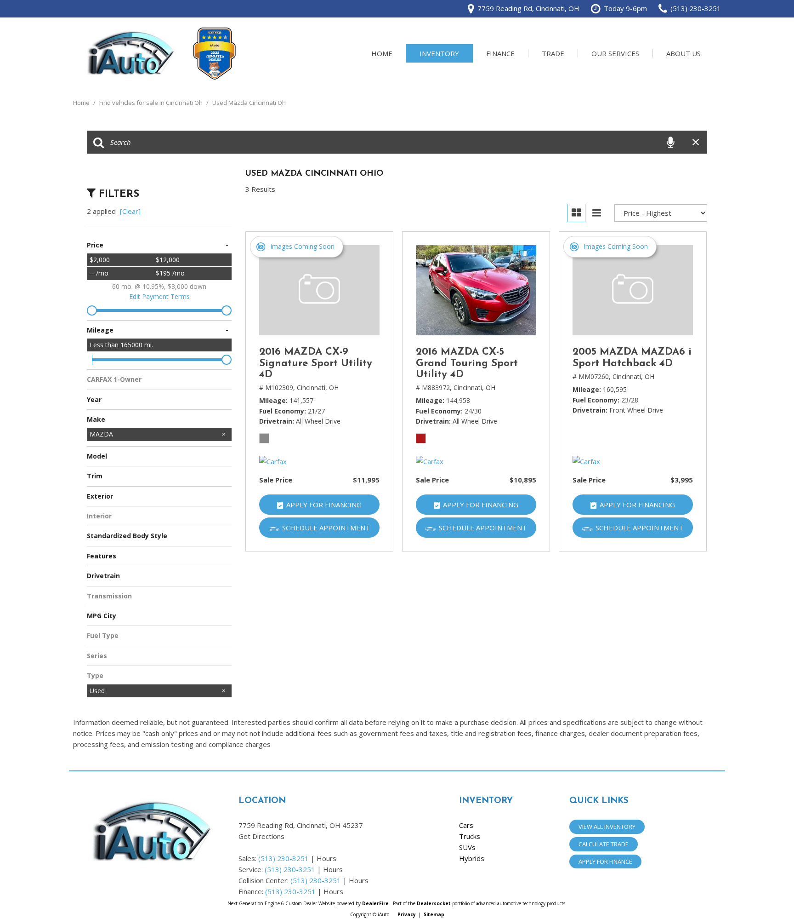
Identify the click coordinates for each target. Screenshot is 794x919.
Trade (553, 53)
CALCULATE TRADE (603, 844)
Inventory (439, 53)
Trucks (469, 836)
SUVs (467, 847)
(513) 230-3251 (283, 858)
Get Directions (261, 836)
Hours (326, 858)
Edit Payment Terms (159, 296)
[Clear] (130, 211)
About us (683, 53)
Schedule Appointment (326, 527)
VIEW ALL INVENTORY (606, 826)
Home (381, 53)
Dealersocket (434, 903)
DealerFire (375, 903)
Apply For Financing (324, 504)
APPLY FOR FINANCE (605, 861)
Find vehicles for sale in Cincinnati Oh (151, 102)
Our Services (615, 53)
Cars (466, 825)
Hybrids (471, 858)
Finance (500, 53)
